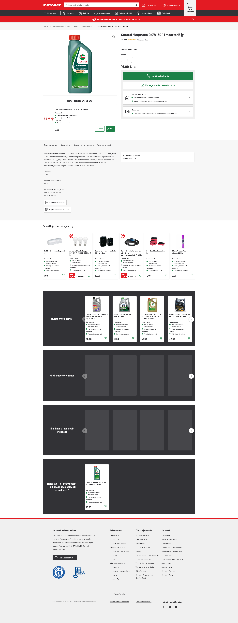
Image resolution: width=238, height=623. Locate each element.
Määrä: (123, 54)
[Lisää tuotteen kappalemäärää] (131, 60)
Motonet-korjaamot (118, 543)
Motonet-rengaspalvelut (120, 551)
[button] (191, 319)
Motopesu (114, 555)
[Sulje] (193, 19)
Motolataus (114, 567)
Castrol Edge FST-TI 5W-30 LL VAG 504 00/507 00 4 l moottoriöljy (151, 316)
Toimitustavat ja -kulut (144, 567)
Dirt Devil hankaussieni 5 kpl (156, 252)
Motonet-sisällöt (142, 535)
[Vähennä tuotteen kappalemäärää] (123, 60)
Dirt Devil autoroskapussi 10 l (54, 252)
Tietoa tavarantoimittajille (172, 559)
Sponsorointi (167, 567)
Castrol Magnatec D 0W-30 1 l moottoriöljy (96, 483)
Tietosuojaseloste (143, 601)
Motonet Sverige (168, 571)
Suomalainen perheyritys (172, 551)
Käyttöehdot (140, 571)
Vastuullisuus (167, 555)
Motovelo (113, 575)
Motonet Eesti (167, 575)
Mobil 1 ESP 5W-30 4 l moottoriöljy (122, 315)
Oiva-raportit (167, 563)
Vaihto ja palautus (142, 547)
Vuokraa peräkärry (117, 547)
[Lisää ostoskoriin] (63, 275)
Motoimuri (114, 559)
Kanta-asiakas (141, 539)
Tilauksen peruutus (143, 559)
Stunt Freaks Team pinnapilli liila (180, 252)
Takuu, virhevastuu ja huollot (147, 555)
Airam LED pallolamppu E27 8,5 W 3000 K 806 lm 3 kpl (80, 253)
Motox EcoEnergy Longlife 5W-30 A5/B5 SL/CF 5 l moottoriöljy (97, 316)
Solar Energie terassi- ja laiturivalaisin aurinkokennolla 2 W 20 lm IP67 (131, 253)
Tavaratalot (166, 535)
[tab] (69, 13)
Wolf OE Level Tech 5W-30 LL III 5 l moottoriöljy (179, 315)
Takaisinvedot (119, 594)
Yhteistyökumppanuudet (172, 547)
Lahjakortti (114, 535)
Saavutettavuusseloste (119, 601)
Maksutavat (140, 551)
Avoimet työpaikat (169, 539)
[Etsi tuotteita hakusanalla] (135, 4)
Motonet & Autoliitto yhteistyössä (144, 576)
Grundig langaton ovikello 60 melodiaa (105, 252)
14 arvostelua (142, 40)
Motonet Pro (115, 579)
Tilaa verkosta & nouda (144, 563)
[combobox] (98, 5)
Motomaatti (114, 539)
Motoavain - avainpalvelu (120, 571)
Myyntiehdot (140, 543)
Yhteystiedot (167, 543)
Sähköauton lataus (117, 563)
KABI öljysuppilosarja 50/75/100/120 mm (71, 109)
